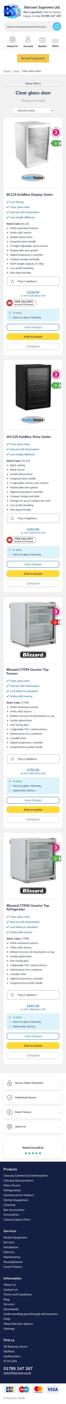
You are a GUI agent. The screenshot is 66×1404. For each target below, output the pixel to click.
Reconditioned (13, 1262)
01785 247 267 (18, 1368)
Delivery (9, 1252)
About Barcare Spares (18, 1323)
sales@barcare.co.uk (17, 1373)
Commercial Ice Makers (19, 1195)
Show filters (33, 83)
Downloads (11, 1309)
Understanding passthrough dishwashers (31, 1314)
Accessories (11, 1214)
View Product (33, 327)
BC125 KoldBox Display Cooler (30, 195)
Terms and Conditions (18, 1294)
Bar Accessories (14, 1209)
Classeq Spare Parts (17, 1219)
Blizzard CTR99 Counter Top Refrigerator (28, 907)
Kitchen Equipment (16, 1200)
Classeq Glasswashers (18, 1180)
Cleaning (9, 1205)
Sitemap (9, 1328)
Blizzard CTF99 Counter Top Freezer (28, 671)
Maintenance (12, 1257)
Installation (11, 1247)
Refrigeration (12, 1190)
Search (56, 26)
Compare (33, 346)
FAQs (7, 1319)
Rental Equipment (33, 58)
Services (9, 1242)
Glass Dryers (12, 1185)
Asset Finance (13, 1266)
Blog (7, 1299)
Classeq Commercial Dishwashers (26, 1175)
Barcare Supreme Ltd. (42, 7)
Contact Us (11, 1289)
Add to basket (33, 336)
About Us (10, 1284)
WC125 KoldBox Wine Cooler (29, 437)
